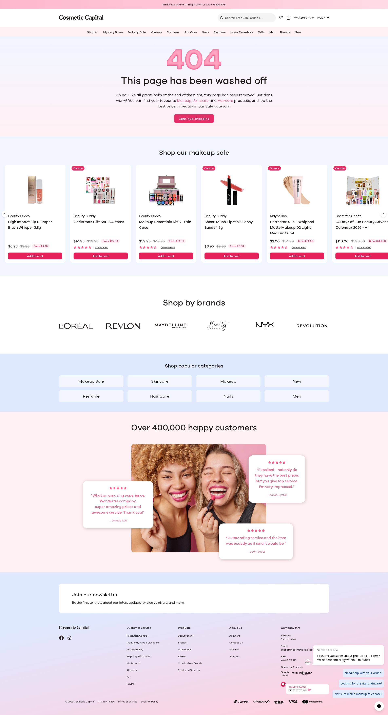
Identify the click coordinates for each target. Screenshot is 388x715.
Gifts (261, 32)
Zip (128, 677)
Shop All (92, 32)
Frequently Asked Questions (143, 642)
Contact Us (236, 642)
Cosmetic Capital (84, 701)
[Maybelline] (170, 326)
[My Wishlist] (281, 18)
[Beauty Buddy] (217, 326)
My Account (302, 17)
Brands (285, 32)
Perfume (220, 32)
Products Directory (189, 670)
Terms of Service (127, 701)
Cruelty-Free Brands (190, 663)
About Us (234, 636)
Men (272, 32)
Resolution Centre (137, 636)
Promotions (184, 649)
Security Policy (149, 701)
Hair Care (190, 32)
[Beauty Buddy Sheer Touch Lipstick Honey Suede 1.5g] (232, 190)
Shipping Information (139, 656)
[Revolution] (312, 326)
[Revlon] (123, 326)
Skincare (173, 32)
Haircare (225, 101)
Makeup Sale (137, 32)
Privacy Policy (106, 701)
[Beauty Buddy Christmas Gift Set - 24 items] (101, 190)
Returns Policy (135, 649)
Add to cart (35, 256)
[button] (101, 247)
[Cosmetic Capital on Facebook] (61, 637)
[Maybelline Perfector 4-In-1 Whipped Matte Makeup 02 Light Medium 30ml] (297, 190)
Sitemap (234, 656)
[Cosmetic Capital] (81, 18)
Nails (205, 32)
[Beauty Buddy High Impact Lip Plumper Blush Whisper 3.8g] (35, 190)
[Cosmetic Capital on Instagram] (69, 637)
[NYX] (265, 326)
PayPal (131, 684)
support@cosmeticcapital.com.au (301, 650)
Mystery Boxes (113, 32)
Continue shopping (194, 118)
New (298, 32)
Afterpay (132, 670)
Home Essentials (241, 32)
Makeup (156, 32)
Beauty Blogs (186, 636)
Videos (182, 656)
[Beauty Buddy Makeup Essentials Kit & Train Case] (166, 190)
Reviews (234, 649)
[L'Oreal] (76, 326)
